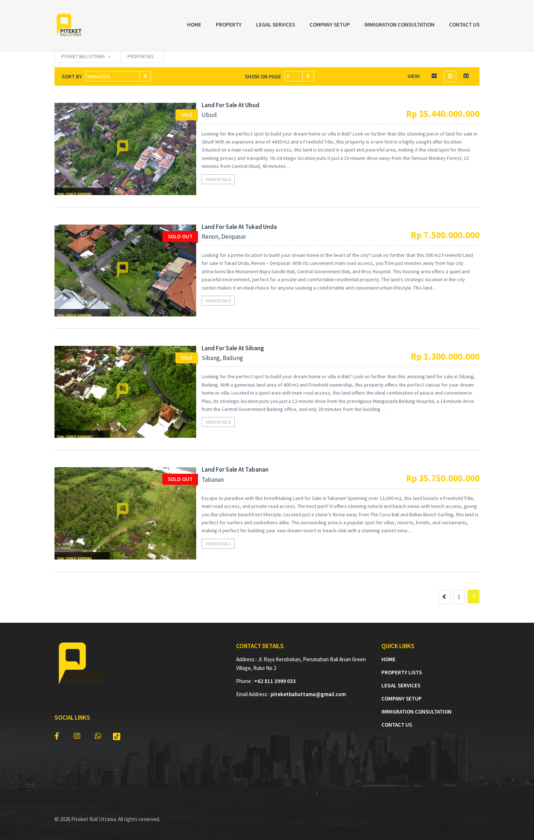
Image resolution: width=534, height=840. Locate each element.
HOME (388, 659)
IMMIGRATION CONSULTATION (416, 711)
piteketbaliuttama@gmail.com (308, 694)
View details (218, 179)
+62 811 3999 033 (275, 681)
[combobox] (118, 76)
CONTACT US (396, 724)
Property (229, 24)
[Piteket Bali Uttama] (69, 25)
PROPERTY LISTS (401, 672)
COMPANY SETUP (401, 698)
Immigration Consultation (399, 24)
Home (194, 24)
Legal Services (275, 24)
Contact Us (464, 24)
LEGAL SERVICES (400, 685)
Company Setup (330, 24)
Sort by (72, 76)
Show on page (263, 76)
